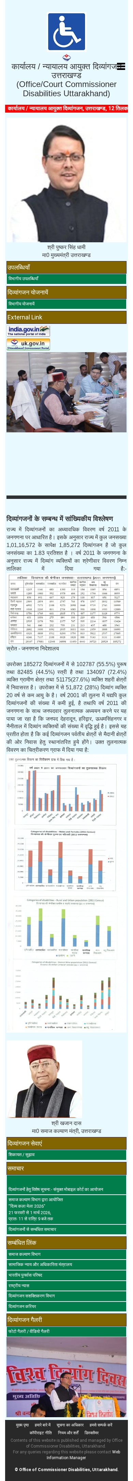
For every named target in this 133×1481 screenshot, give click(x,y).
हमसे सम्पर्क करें (101, 1425)
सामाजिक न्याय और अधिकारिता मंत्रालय (40, 1264)
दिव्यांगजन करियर (22, 1306)
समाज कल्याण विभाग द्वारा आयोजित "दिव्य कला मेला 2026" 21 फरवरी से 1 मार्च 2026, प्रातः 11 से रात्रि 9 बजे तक (36, 1209)
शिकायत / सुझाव (21, 1154)
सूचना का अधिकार (70, 1425)
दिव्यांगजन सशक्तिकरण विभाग (32, 1295)
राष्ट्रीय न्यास (19, 1285)
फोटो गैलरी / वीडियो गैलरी (29, 1331)
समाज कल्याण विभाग (25, 1254)
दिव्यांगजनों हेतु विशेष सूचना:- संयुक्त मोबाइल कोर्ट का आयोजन (56, 1189)
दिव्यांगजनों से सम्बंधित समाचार (32, 1229)
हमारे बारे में (42, 1425)
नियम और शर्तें (68, 1432)
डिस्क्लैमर (92, 1432)
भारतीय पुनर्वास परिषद (25, 1275)
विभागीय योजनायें (21, 303)
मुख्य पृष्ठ (22, 1425)
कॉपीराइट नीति (41, 1432)
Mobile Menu (121, 66)
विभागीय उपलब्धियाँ (23, 278)
